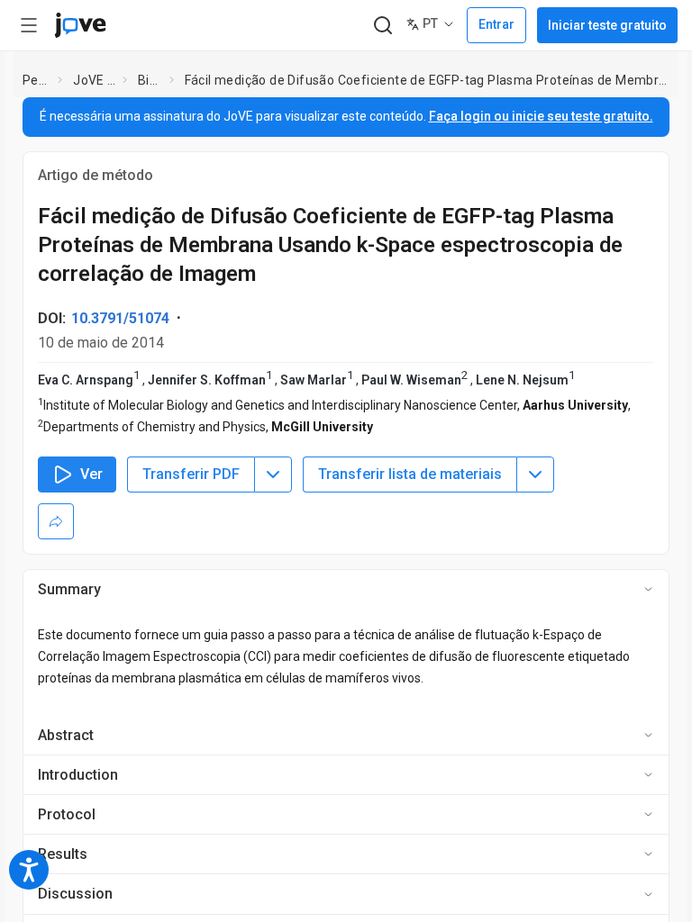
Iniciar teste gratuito (607, 25)
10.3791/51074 (120, 318)
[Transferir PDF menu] (273, 474)
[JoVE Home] (80, 25)
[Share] (56, 521)
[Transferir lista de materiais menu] (535, 474)
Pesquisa (37, 80)
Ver (91, 474)
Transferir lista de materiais (410, 474)
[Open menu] (28, 25)
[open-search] (382, 26)
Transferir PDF (191, 474)
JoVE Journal (94, 80)
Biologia (150, 80)
